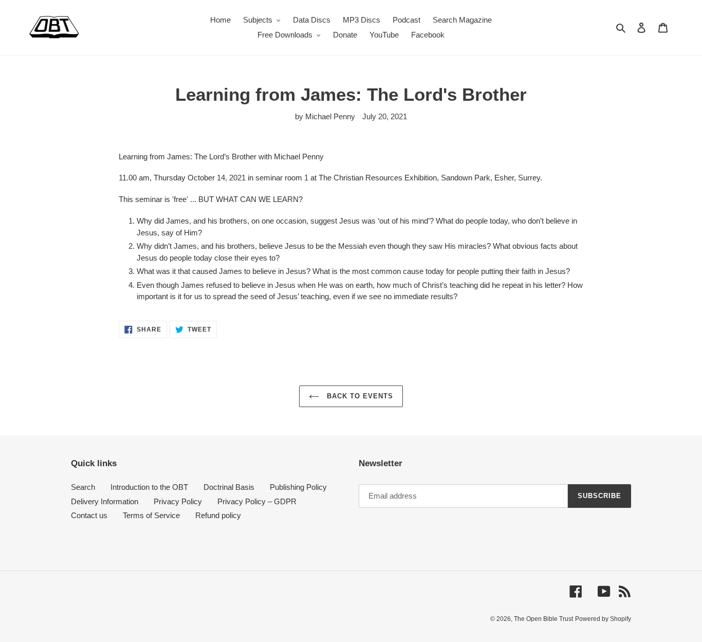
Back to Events (359, 396)
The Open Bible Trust (543, 618)
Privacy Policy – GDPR (257, 501)
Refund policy (218, 515)
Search (83, 487)
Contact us (89, 515)
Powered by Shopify (603, 618)
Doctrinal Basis (229, 487)
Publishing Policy (298, 487)
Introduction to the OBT (149, 487)
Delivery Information (104, 501)
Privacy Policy (178, 501)
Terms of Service (151, 515)
